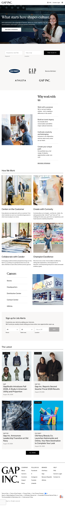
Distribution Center (14, 293)
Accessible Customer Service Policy (47, 495)
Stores (9, 281)
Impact (23, 480)
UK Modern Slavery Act (30, 495)
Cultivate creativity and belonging (45, 136)
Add (54, 329)
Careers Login (56, 2)
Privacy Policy (26, 493)
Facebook (34, 470)
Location (27, 56)
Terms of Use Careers (15, 493)
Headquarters (12, 287)
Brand (7, 332)
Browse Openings (11, 29)
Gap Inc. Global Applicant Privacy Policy (12, 495)
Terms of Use (5, 493)
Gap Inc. (37, 384)
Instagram (34, 477)
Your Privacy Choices (37, 493)
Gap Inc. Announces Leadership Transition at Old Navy (15, 438)
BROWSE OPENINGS (44, 163)
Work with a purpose (45, 110)
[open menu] (62, 3)
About (23, 470)
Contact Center (12, 300)
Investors (24, 477)
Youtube (33, 480)
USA (49, 2)
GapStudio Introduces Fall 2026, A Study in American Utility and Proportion (15, 389)
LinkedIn (33, 483)
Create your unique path (45, 152)
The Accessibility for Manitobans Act (11, 497)
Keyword (7, 56)
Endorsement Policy (28, 497)
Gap (4, 384)
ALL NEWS (32, 453)
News (23, 483)
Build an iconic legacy (46, 123)
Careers (23, 474)
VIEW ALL (10, 306)
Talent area (23, 332)
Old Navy (38, 433)
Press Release (6, 353)
